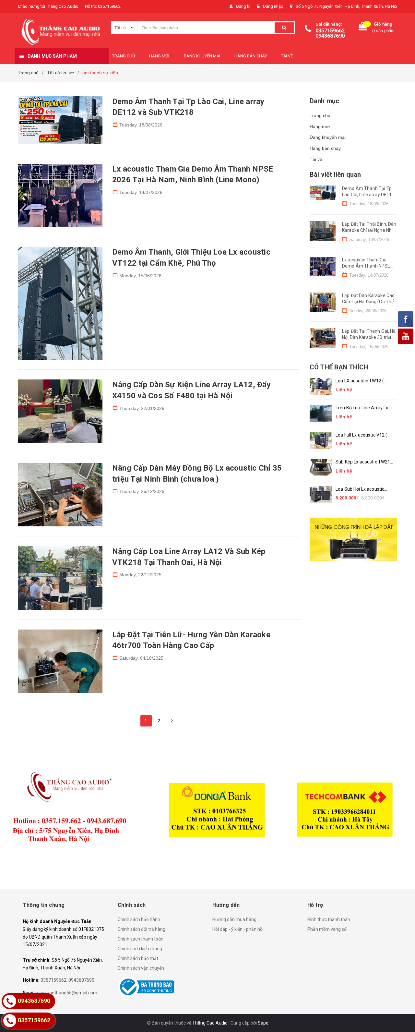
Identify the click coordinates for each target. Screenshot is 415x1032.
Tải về (316, 159)
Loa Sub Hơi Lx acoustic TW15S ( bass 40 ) (360, 489)
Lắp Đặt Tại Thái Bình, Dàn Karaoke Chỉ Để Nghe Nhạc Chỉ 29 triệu (369, 230)
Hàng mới (320, 126)
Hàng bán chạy (325, 148)
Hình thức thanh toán (328, 919)
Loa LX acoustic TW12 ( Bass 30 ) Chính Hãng (360, 381)
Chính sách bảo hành (139, 919)
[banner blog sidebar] (353, 539)
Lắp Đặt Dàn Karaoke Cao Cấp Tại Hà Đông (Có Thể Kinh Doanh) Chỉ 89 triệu (368, 302)
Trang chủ (320, 115)
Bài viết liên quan (335, 174)
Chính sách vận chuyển (141, 968)
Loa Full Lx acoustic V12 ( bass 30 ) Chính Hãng (361, 435)
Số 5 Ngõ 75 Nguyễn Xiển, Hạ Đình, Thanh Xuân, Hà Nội (346, 6)
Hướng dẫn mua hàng (234, 919)
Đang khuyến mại (328, 137)
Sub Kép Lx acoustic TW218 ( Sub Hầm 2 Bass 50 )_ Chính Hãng (364, 462)
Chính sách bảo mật (138, 958)
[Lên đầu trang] (403, 1015)
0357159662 (330, 31)
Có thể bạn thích (339, 367)
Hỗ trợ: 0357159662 (103, 6)
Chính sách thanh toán (140, 939)
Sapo (263, 1023)
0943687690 (330, 36)
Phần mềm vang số (327, 929)
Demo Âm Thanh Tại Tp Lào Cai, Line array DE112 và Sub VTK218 (368, 195)
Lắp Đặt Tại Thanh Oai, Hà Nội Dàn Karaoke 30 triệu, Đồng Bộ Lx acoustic (369, 337)
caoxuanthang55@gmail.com (67, 992)
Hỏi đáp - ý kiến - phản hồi (238, 929)
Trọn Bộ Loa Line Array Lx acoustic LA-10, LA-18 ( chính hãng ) (362, 408)
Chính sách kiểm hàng (140, 948)
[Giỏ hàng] (363, 27)
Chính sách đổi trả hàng (141, 929)
